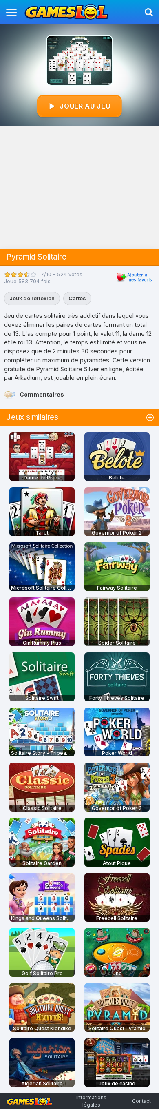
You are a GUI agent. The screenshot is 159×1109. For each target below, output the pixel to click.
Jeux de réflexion (32, 298)
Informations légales (91, 1101)
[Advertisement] (79, 187)
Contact (141, 1101)
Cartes (77, 298)
